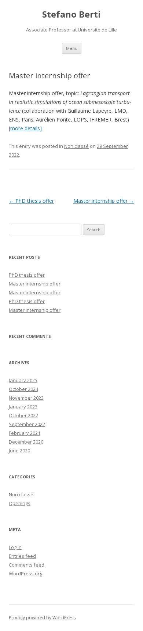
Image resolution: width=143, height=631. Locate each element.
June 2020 (19, 450)
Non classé (76, 146)
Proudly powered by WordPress (42, 618)
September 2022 (27, 424)
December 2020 (26, 441)
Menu (71, 48)
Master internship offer (103, 200)
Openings (19, 503)
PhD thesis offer (31, 200)
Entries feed (22, 556)
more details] (26, 128)
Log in (15, 547)
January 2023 (23, 406)
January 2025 (23, 380)
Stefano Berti (71, 14)
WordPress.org (25, 573)
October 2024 (23, 389)
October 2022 (23, 415)
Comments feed (26, 564)
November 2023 (26, 398)
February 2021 (24, 433)
